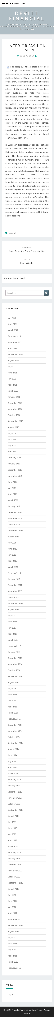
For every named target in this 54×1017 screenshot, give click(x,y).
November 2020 (15, 409)
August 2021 (13, 360)
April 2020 (12, 451)
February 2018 (14, 573)
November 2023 (15, 342)
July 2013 (12, 822)
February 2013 (14, 852)
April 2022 (12, 348)
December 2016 (15, 658)
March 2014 (13, 773)
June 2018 (12, 548)
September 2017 (15, 603)
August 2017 (13, 609)
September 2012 (15, 882)
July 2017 (12, 615)
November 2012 (15, 870)
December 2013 (15, 791)
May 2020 (12, 445)
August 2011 (13, 931)
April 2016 (12, 706)
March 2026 (13, 330)
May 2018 (12, 554)
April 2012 (12, 913)
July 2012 (12, 895)
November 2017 (15, 591)
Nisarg (27, 1013)
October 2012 (14, 876)
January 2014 (14, 785)
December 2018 (15, 512)
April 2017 (12, 633)
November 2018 (15, 518)
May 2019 (12, 488)
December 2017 (15, 585)
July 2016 (12, 688)
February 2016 (14, 718)
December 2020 (15, 403)
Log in (10, 994)
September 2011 (15, 925)
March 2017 (13, 639)
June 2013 (12, 828)
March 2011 (13, 961)
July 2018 (12, 542)
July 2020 (12, 433)
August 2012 (13, 889)
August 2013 (13, 816)
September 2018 (15, 530)
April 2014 (12, 767)
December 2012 (15, 864)
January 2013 (14, 858)
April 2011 (12, 955)
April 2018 (12, 560)
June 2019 (12, 482)
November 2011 (15, 919)
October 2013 (14, 803)
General (12, 232)
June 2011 (12, 943)
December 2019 (15, 469)
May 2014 (12, 761)
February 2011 (14, 967)
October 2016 (14, 670)
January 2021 (14, 396)
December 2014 (15, 725)
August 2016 (13, 682)
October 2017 (14, 597)
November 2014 (15, 731)
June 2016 (12, 694)
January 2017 (14, 652)
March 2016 (13, 712)
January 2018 (14, 579)
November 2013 (15, 797)
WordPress (37, 1010)
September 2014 (15, 743)
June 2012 (12, 901)
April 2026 (12, 324)
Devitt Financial (13, 3)
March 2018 (13, 567)
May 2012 (12, 907)
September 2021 (15, 354)
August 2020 (13, 427)
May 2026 (12, 318)
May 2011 (12, 949)
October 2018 (14, 524)
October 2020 (14, 415)
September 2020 (15, 421)
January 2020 (14, 463)
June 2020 (12, 439)
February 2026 (14, 336)
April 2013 (12, 840)
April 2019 (12, 494)
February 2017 (14, 646)
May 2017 (12, 627)
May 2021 (12, 378)
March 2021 (13, 390)
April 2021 (12, 384)
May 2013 (12, 834)
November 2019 (15, 475)
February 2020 (14, 457)
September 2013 (15, 809)
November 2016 (15, 664)
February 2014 (14, 779)
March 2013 (13, 846)
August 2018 (13, 536)
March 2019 (13, 500)
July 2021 (12, 366)
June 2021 (12, 372)
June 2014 (12, 755)
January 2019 (14, 506)
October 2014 (14, 737)
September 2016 (15, 676)
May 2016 (12, 700)
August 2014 (13, 749)
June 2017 (12, 621)
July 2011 (12, 937)
